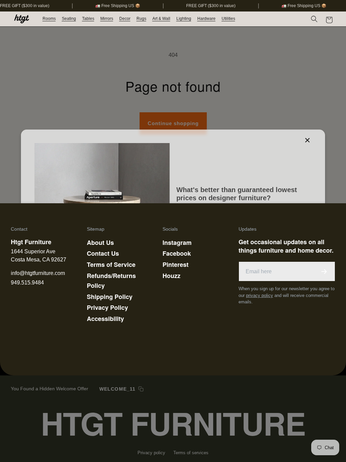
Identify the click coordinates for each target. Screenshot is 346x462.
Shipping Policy (109, 296)
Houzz (171, 275)
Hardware (206, 18)
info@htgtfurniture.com (38, 273)
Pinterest (176, 264)
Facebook (177, 253)
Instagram (177, 242)
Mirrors (106, 18)
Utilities (228, 18)
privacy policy (259, 295)
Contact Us (103, 253)
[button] (49, 19)
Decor (124, 18)
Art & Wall (161, 18)
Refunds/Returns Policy (111, 280)
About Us (100, 242)
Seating (69, 18)
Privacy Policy (107, 307)
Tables (88, 18)
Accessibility (105, 318)
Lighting (183, 18)
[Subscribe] (324, 271)
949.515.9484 (27, 282)
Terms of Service (111, 264)
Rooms (49, 18)
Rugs (141, 18)
